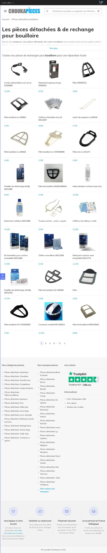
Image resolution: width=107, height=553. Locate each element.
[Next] (64, 343)
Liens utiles (7, 3)
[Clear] (98, 11)
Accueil (5, 19)
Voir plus (54, 48)
